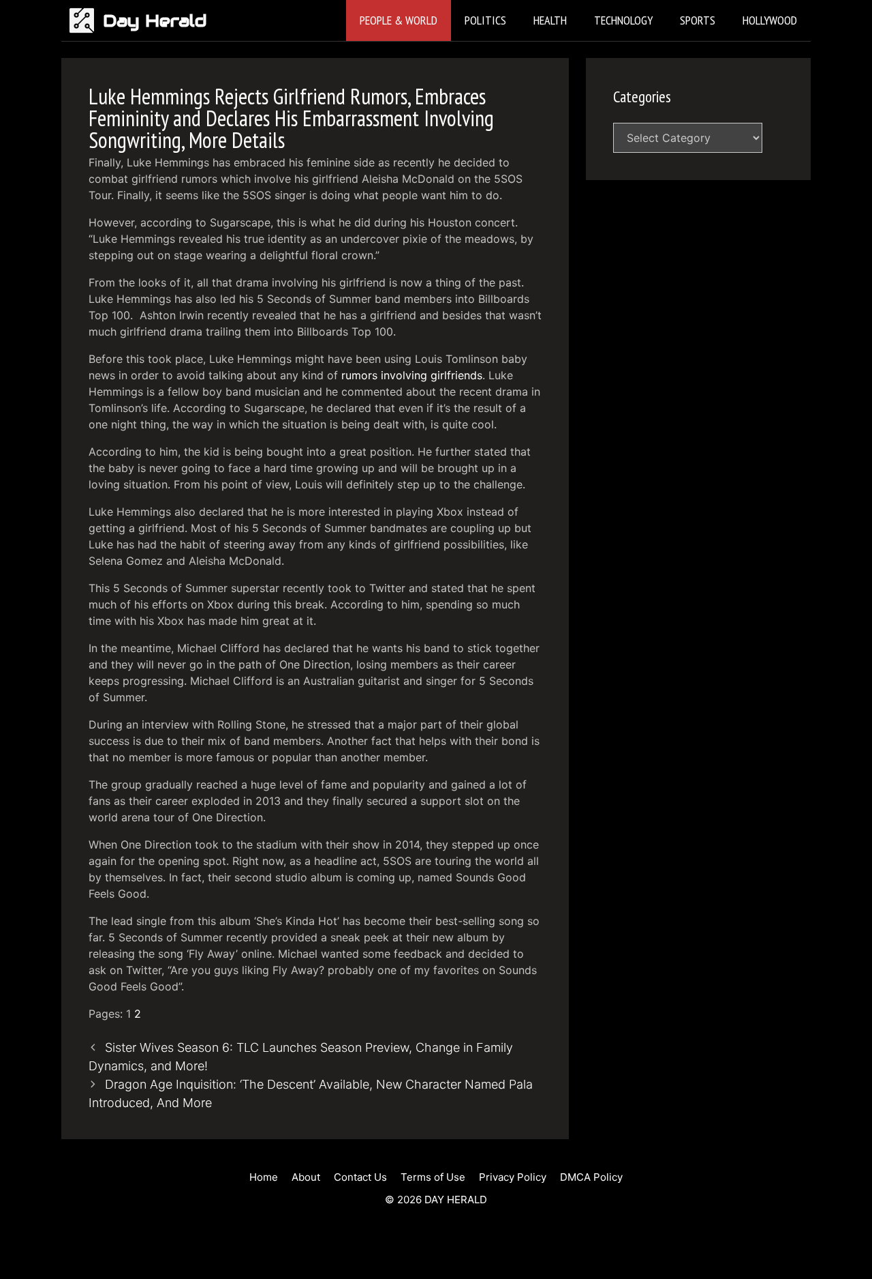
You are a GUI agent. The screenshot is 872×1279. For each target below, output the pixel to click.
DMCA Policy (591, 1177)
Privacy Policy (512, 1177)
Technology (623, 20)
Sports (697, 20)
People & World (398, 20)
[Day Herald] (85, 20)
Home (263, 1177)
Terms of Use (433, 1177)
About (306, 1177)
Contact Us (360, 1177)
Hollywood (770, 20)
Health (550, 20)
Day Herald (155, 20)
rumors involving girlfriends (411, 375)
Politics (485, 20)
